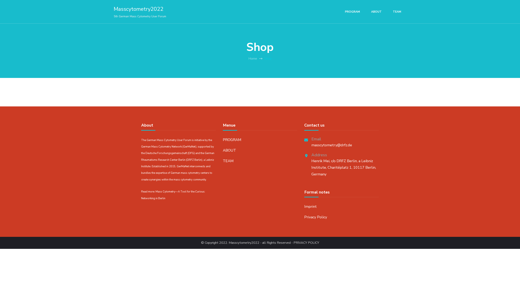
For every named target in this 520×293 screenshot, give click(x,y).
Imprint (310, 206)
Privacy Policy (315, 217)
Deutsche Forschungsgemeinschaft (166, 153)
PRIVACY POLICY (306, 243)
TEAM (397, 12)
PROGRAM (352, 12)
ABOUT (376, 12)
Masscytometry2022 (139, 9)
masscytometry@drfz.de (331, 145)
